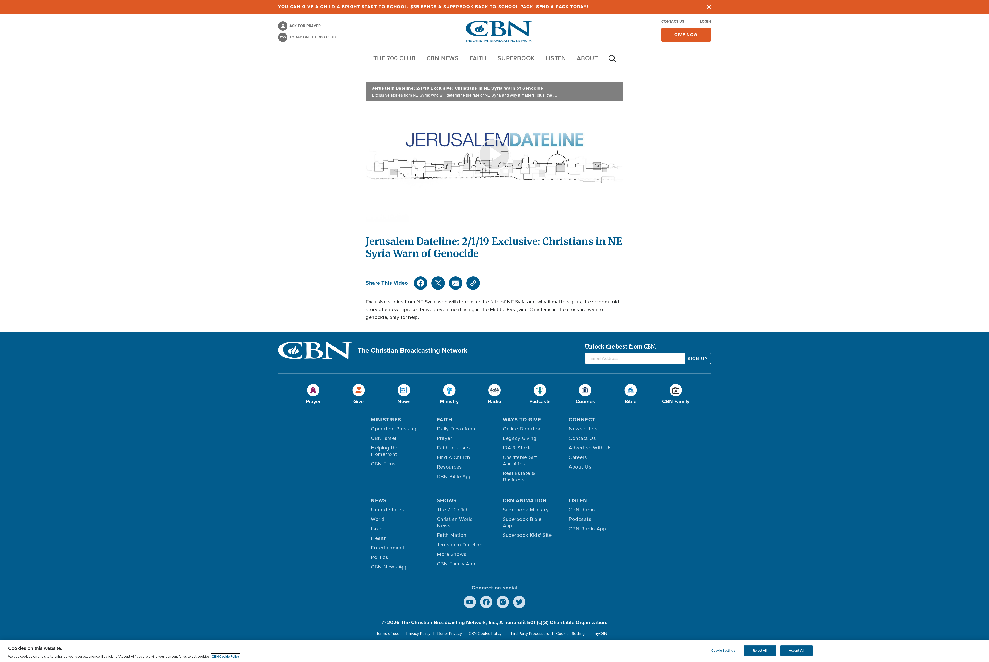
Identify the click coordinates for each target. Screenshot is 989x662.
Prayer (444, 438)
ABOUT (587, 58)
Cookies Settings (571, 633)
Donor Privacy (449, 633)
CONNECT (582, 419)
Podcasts (580, 519)
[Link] (473, 283)
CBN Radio (582, 510)
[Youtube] (470, 602)
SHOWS (447, 500)
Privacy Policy (418, 633)
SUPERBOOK (516, 58)
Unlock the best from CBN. (620, 346)
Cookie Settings (723, 650)
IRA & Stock (517, 448)
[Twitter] (438, 283)
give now (686, 35)
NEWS (379, 500)
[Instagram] (503, 602)
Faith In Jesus (453, 448)
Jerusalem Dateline (459, 545)
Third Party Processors (529, 633)
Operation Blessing (393, 429)
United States (387, 510)
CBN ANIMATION (525, 500)
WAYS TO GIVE (522, 419)
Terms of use (387, 633)
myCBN (600, 633)
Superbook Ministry (526, 510)
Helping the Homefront (385, 451)
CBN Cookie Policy (485, 633)
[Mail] (455, 283)
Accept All (796, 650)
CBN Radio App (587, 529)
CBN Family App (456, 564)
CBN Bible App (454, 476)
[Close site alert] (709, 7)
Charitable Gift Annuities (520, 460)
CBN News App (389, 567)
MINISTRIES (386, 419)
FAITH (478, 58)
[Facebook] (420, 283)
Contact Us (672, 21)
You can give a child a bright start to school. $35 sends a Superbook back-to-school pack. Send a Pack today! (433, 7)
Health (379, 538)
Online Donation (522, 429)
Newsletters (583, 429)
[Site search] (612, 61)
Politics (379, 557)
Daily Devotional (456, 429)
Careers (578, 457)
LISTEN (555, 58)
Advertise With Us (590, 448)
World (378, 519)
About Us (580, 467)
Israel (377, 529)
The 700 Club (394, 58)
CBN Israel (383, 438)
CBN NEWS (443, 58)
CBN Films (383, 464)
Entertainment (388, 548)
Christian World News (455, 522)
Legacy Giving (520, 438)
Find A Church (453, 457)
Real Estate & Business (519, 476)
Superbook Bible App (522, 522)
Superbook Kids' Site (527, 535)
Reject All (760, 650)
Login (705, 21)
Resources (449, 467)
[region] (494, 651)
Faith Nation (451, 535)
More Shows (451, 554)
